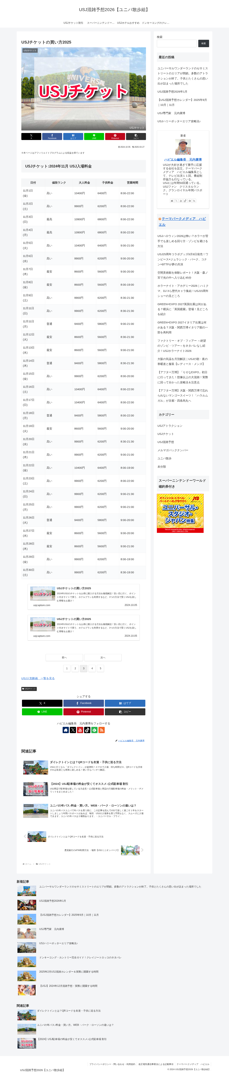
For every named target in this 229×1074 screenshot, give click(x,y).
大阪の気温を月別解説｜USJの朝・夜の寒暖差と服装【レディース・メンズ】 (182, 361)
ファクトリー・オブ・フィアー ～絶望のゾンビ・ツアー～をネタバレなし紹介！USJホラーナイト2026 (181, 345)
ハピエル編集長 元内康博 (183, 159)
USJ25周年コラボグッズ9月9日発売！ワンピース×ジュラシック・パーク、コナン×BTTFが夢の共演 (182, 259)
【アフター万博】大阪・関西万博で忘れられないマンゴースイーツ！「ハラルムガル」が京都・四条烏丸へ (182, 395)
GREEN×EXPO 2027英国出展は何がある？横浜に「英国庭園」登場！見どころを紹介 (182, 309)
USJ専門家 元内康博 (171, 113)
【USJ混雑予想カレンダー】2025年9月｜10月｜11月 (182, 102)
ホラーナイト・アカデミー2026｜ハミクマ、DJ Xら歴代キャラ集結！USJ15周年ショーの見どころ (183, 290)
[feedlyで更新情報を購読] (94, 730)
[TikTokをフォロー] (87, 730)
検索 (159, 37)
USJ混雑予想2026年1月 (172, 91)
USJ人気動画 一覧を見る (38, 678)
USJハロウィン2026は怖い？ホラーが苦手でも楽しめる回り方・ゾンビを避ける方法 (182, 241)
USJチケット (30, 689)
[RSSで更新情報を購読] (101, 730)
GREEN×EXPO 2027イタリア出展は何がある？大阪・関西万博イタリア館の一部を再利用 (182, 327)
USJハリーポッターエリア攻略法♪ (179, 121)
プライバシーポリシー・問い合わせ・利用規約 (112, 1064)
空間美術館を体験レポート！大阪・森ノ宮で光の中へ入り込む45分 (182, 275)
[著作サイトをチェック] (66, 730)
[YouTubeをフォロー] (80, 730)
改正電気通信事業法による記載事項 (155, 1064)
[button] (136, 136)
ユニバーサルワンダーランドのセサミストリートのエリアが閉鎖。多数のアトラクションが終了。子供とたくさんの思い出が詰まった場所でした (182, 76)
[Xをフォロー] (73, 730)
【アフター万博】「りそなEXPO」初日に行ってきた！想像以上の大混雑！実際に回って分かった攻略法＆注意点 (182, 377)
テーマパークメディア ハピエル (193, 1064)
